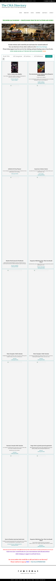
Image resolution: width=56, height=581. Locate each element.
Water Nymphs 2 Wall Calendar (15, 353)
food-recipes (41, 173)
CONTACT (51, 12)
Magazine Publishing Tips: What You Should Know (41, 261)
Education (16, 78)
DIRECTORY (26, 12)
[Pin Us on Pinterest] (49, 1)
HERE (44, 51)
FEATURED (38, 12)
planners (41, 450)
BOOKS (32, 12)
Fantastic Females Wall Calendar (14, 445)
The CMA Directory (14, 5)
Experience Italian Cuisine (41, 169)
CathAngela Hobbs (41, 83)
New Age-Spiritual (14, 265)
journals (9, 544)
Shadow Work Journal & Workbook (14, 260)
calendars (15, 358)
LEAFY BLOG (44, 12)
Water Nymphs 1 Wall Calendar (41, 353)
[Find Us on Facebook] (18, 571)
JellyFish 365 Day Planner (14, 169)
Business (12, 78)
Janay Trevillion (15, 80)
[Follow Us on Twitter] (45, 1)
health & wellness (41, 81)
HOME (20, 12)
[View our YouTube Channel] (24, 571)
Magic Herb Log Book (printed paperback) (41, 445)
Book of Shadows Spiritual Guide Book (14, 539)
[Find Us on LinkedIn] (52, 1)
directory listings (41, 47)
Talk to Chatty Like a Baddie (14, 74)
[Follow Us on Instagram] (48, 1)
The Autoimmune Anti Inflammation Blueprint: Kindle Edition (41, 74)
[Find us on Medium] (51, 1)
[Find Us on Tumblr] (37, 571)
